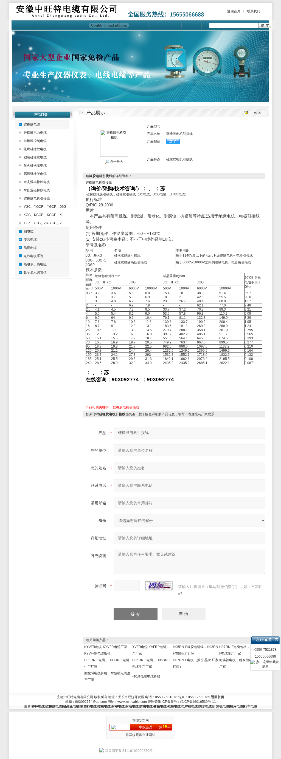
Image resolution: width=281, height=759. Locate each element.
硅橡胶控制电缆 (35, 141)
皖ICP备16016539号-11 (198, 702)
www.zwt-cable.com (132, 702)
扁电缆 (28, 231)
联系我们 (253, 11)
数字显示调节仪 (35, 272)
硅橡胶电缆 (32, 124)
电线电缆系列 (33, 256)
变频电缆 (30, 239)
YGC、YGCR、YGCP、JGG (45, 207)
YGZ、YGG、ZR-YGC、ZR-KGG (48, 223)
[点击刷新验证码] (159, 585)
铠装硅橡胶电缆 (35, 157)
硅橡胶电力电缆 (35, 133)
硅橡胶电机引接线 (37, 198)
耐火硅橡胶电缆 (35, 165)
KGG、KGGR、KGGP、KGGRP (47, 215)
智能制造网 (140, 721)
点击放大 (116, 162)
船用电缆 (30, 248)
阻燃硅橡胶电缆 (35, 149)
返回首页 (233, 11)
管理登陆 (154, 702)
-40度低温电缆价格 (146, 676)
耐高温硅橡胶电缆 (37, 182)
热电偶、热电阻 (35, 264)
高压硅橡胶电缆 (35, 174)
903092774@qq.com (91, 702)
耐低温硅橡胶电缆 (37, 190)
